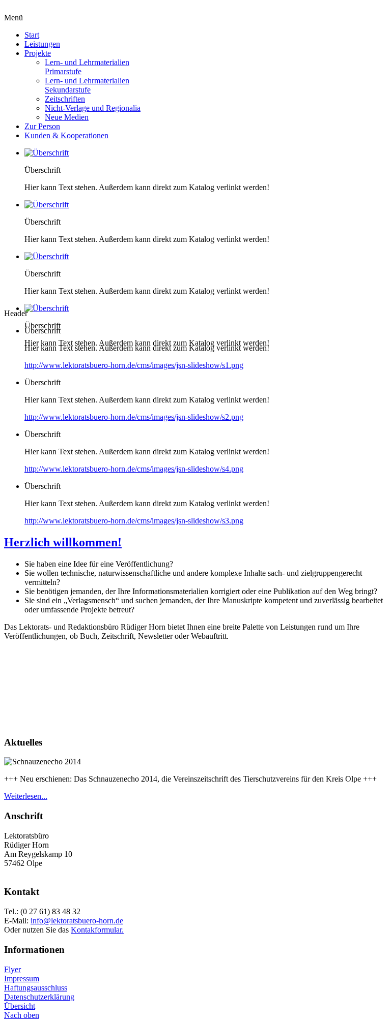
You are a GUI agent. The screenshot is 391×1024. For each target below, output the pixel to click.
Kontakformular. (97, 929)
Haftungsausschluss (35, 987)
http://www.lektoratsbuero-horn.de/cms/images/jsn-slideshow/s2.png (133, 417)
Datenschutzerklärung (39, 996)
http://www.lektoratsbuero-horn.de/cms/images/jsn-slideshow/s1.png (133, 365)
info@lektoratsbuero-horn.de (77, 920)
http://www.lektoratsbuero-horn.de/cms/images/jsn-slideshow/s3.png (133, 520)
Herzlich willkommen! (63, 542)
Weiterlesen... (25, 796)
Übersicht (19, 1006)
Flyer (12, 969)
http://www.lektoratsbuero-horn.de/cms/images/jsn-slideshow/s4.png (133, 468)
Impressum (21, 978)
